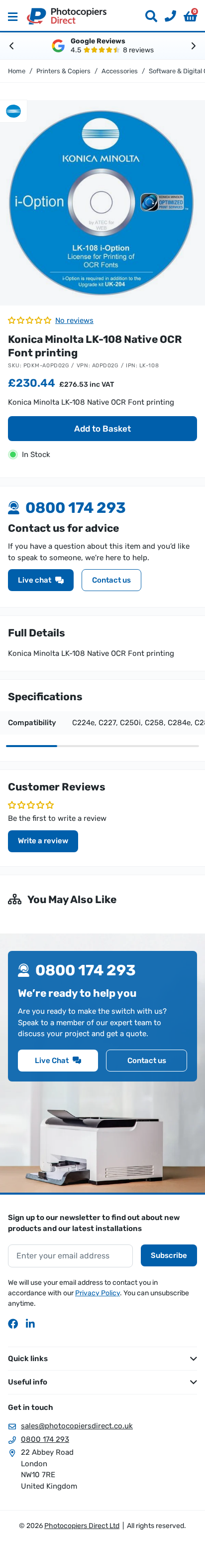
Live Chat (52, 1060)
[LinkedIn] (31, 1324)
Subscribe (169, 1255)
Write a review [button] (43, 840)
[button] (190, 16)
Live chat (34, 580)
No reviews (74, 320)
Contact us (111, 580)
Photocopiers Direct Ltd (66, 16)
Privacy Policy (97, 1293)
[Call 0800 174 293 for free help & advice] (166, 16)
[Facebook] (13, 1324)
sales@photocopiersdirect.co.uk (77, 1425)
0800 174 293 (45, 1439)
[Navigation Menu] (12, 16)
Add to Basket (102, 429)
